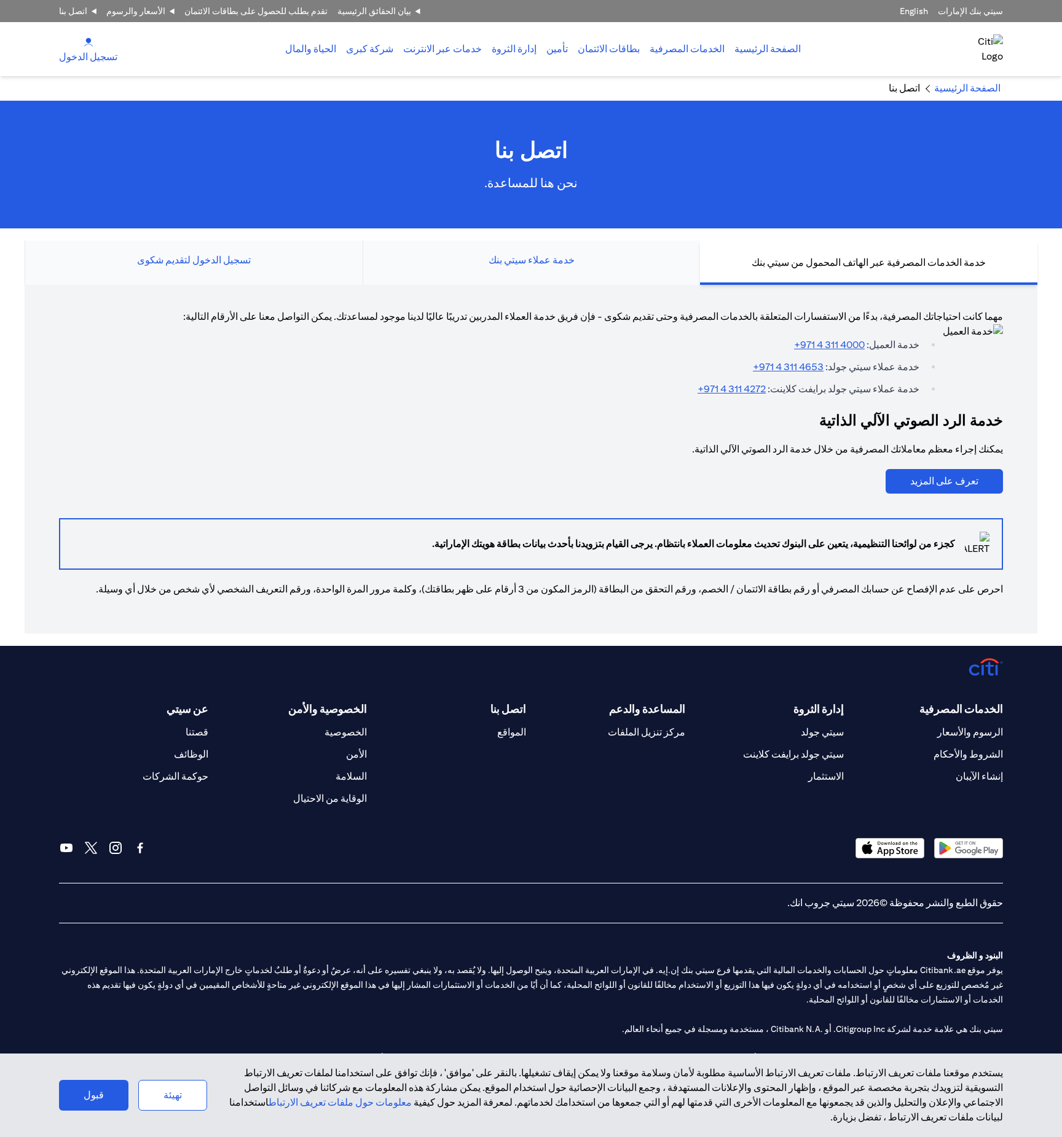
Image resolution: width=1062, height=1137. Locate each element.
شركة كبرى (369, 49)
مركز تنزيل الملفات (646, 732)
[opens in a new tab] (968, 848)
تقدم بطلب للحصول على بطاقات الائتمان (256, 11)
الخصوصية (345, 732)
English (914, 11)
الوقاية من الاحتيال (330, 798)
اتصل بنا (73, 11)
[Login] (88, 41)
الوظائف (191, 754)
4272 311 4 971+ (732, 389)
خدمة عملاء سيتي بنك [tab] (532, 260)
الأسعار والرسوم (135, 11)
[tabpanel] (531, 459)
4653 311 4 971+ (788, 367)
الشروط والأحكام (968, 754)
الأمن (356, 754)
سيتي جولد (822, 732)
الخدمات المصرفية (687, 49)
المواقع (511, 732)
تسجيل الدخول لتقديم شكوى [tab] (194, 260)
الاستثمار (826, 776)
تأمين (557, 49)
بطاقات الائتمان (609, 49)
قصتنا (197, 732)
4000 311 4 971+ (829, 345)
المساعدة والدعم (647, 708)
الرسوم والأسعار (970, 732)
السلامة (351, 776)
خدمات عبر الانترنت (442, 49)
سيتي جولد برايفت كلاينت (793, 754)
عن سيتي (187, 708)
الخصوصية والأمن (327, 708)
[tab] (687, 49)
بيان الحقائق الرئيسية (374, 11)
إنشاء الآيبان (979, 776)
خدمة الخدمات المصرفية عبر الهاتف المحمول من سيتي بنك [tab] (869, 262)
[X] (91, 847)
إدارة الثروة (514, 49)
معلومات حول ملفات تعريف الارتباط (340, 1102)
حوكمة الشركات (175, 776)
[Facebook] (140, 847)
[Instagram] (115, 847)
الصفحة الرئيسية (767, 49)
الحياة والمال (310, 49)
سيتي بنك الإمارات (970, 11)
